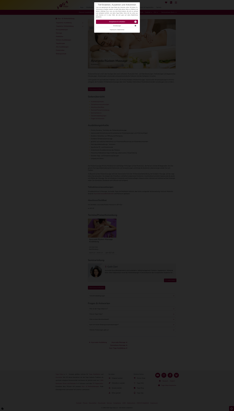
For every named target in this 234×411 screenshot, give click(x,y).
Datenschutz (120, 30)
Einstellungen (117, 26)
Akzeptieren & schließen (117, 22)
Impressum (113, 30)
